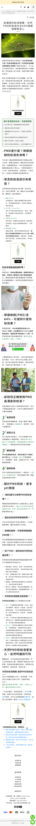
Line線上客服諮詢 (23, 699)
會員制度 (18, 777)
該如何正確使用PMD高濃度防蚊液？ (17, 137)
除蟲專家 (27, 697)
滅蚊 (4, 697)
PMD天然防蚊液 (18, 106)
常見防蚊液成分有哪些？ (13, 128)
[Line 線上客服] (18, 348)
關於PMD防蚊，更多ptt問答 (14, 141)
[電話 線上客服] (33, 817)
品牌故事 (18, 760)
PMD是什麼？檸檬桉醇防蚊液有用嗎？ (17, 125)
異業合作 (18, 782)
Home (3, 11)
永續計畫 (18, 763)
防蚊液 (27, 691)
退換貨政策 (18, 784)
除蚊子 (14, 11)
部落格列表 (9, 11)
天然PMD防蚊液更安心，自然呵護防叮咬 (18, 144)
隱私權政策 (18, 786)
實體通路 (18, 765)
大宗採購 (18, 779)
